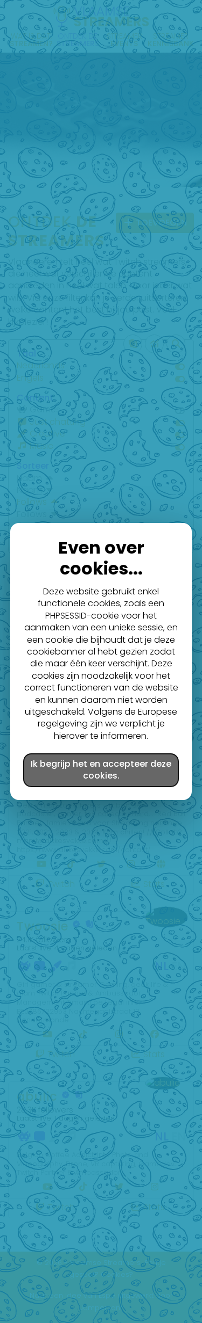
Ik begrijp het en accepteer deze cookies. (101, 770)
